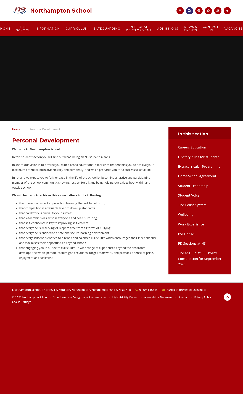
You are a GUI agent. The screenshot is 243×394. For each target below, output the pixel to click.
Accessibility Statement (158, 297)
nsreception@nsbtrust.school (186, 290)
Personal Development (45, 129)
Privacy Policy (202, 297)
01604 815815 (148, 290)
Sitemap (183, 297)
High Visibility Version (125, 297)
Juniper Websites (96, 297)
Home (16, 129)
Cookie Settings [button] (21, 302)
